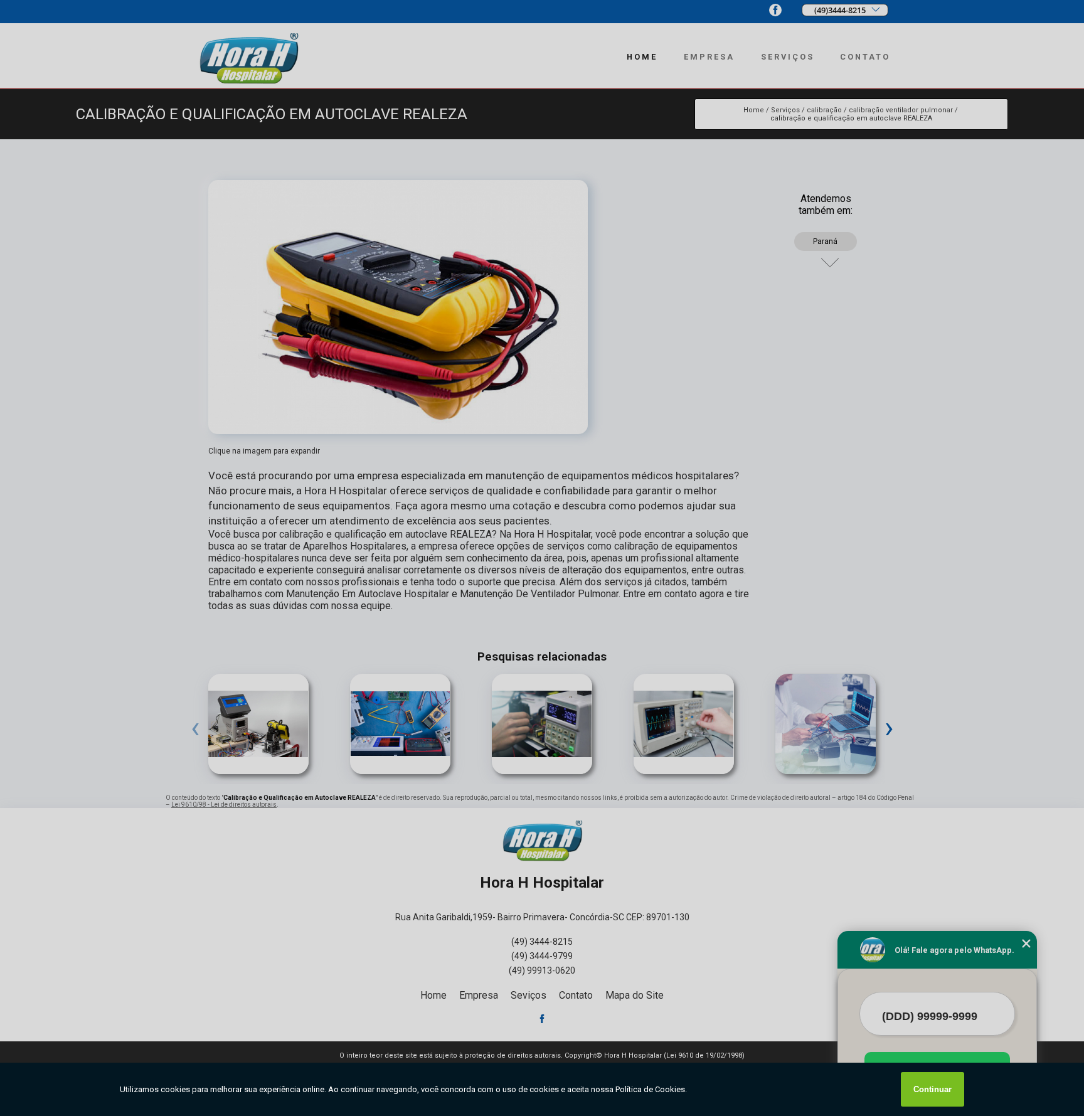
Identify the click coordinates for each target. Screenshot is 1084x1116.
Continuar (932, 1089)
